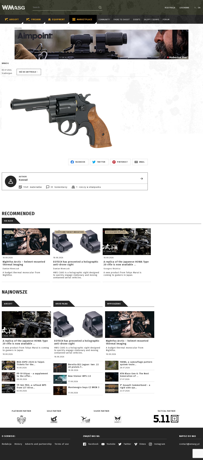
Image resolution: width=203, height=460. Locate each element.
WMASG (5, 63)
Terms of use (62, 444)
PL (195, 8)
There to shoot (121, 20)
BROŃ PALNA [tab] (62, 304)
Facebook (93, 444)
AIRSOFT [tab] (8, 304)
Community (104, 20)
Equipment (58, 19)
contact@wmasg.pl (189, 444)
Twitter (127, 444)
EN (199, 8)
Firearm (36, 19)
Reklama (18, 28)
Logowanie (184, 8)
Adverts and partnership (38, 444)
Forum (166, 20)
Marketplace (84, 19)
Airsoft (14, 19)
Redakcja (6, 444)
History (18, 444)
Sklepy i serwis (151, 20)
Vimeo (142, 444)
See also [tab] (8, 221)
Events (136, 20)
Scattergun (7, 73)
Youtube (110, 444)
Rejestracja (170, 8)
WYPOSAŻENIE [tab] (114, 304)
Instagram (159, 444)
